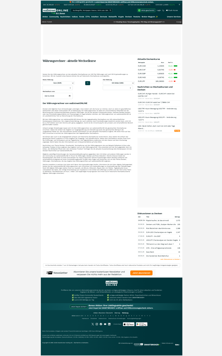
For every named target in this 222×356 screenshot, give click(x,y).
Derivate (103, 17)
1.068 (178, 228)
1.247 (178, 232)
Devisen (128, 17)
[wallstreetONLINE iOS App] (128, 325)
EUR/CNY (157, 105)
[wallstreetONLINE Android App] (141, 325)
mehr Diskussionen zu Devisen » (170, 259)
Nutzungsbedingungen (134, 318)
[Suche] (110, 10)
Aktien (45, 17)
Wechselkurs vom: (49, 91)
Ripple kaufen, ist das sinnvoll (157, 220)
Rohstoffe (113, 17)
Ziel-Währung (107, 80)
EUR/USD (142, 66)
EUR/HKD (142, 77)
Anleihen (95, 17)
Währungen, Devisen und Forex (88, 156)
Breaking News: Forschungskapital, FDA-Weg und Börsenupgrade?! (129, 22)
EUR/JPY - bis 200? (153, 236)
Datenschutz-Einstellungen (116, 318)
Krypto (121, 17)
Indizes (75, 17)
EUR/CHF (142, 70)
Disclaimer (94, 318)
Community (54, 17)
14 (179, 252)
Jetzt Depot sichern (79, 307)
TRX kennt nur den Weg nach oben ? (160, 244)
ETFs (88, 17)
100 (178, 224)
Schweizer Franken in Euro (52, 147)
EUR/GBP (142, 74)
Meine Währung (48, 80)
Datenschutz (103, 318)
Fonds (81, 17)
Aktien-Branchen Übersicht (103, 313)
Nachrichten (65, 17)
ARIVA (97, 331)
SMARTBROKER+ (138, 297)
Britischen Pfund (56, 149)
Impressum (85, 318)
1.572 (178, 220)
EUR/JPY (141, 81)
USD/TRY (157, 113)
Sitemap (117, 313)
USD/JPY (156, 122)
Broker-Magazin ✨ (150, 17)
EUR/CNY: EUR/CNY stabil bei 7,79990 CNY (154, 102)
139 (178, 248)
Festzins (136, 17)
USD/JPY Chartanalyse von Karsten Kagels (162, 240)
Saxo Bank (150, 252)
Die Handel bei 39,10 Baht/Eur (157, 256)
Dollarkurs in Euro (120, 145)
